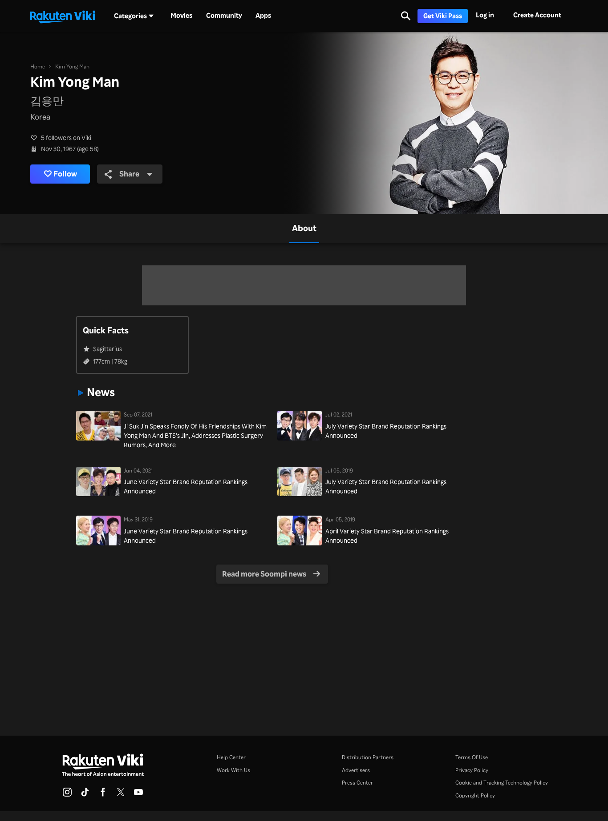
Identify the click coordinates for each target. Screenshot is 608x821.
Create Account (537, 15)
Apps (263, 16)
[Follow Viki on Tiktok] (85, 794)
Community (224, 16)
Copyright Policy (475, 795)
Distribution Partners (367, 757)
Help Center (231, 757)
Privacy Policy (471, 769)
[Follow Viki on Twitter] (120, 794)
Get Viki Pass (442, 16)
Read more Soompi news (264, 573)
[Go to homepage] (62, 16)
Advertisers (356, 769)
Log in (485, 15)
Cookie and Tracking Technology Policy (501, 782)
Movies (181, 16)
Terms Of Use (471, 757)
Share (129, 173)
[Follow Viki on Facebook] (102, 794)
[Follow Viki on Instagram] (67, 794)
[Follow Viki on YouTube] (138, 794)
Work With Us (233, 769)
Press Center (357, 782)
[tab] (304, 228)
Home (37, 66)
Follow (65, 173)
